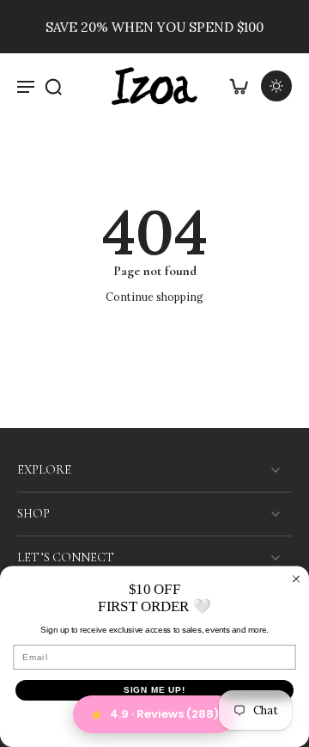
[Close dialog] (296, 578)
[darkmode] (276, 85)
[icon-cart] (239, 86)
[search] (53, 86)
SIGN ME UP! (155, 690)
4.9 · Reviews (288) (164, 714)
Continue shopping (154, 296)
